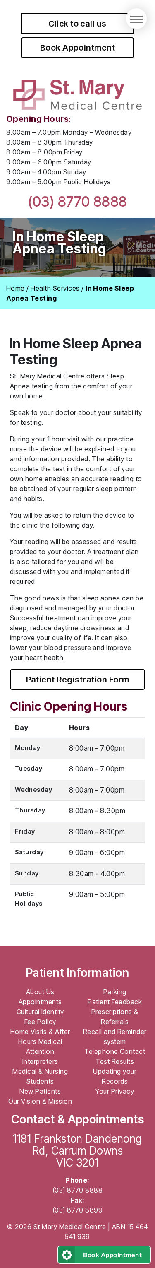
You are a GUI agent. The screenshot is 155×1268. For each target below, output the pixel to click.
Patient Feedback (115, 1002)
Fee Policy (40, 1021)
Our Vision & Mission (40, 1101)
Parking (114, 992)
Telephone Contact (114, 1051)
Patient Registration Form (77, 680)
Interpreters (40, 1061)
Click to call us (77, 24)
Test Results (114, 1061)
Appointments (40, 1002)
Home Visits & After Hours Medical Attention (40, 1041)
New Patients (40, 1091)
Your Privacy (114, 1091)
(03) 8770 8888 (77, 201)
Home (15, 288)
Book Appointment (77, 48)
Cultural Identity (40, 1012)
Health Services (55, 288)
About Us (40, 992)
